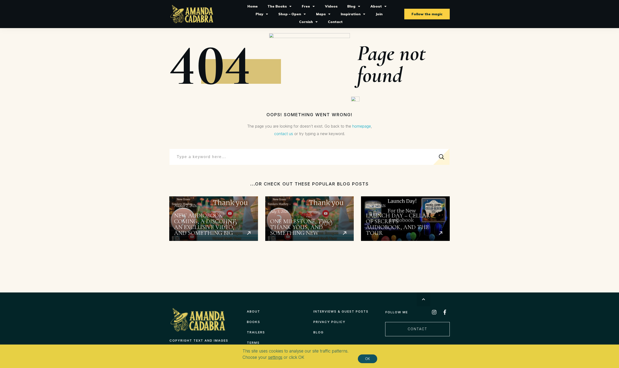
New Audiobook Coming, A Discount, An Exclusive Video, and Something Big (213, 218)
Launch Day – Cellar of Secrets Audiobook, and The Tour (405, 218)
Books (253, 322)
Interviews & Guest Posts (340, 311)
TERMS (253, 343)
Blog (318, 332)
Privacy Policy (329, 322)
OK (367, 359)
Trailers (256, 332)
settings (275, 357)
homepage (361, 126)
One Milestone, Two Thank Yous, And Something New (309, 218)
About (253, 311)
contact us (283, 133)
